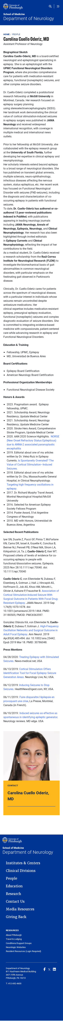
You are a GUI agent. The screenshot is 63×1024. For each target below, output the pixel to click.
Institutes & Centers (23, 863)
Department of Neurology (28, 17)
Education (14, 886)
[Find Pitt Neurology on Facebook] (45, 969)
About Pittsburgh (14, 935)
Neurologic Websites (16, 947)
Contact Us (15, 901)
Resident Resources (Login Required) (23, 951)
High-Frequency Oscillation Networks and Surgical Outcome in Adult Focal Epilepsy (31, 630)
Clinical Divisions (20, 871)
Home (6, 34)
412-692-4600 (14, 983)
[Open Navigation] (58, 6)
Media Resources (20, 909)
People (16, 34)
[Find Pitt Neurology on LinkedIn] (54, 969)
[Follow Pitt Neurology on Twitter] (49, 969)
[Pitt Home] (31, 8)
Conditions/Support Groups (19, 943)
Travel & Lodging (14, 939)
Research (13, 894)
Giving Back (16, 917)
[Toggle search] (51, 6)
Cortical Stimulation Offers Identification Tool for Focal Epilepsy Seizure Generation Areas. (29, 673)
